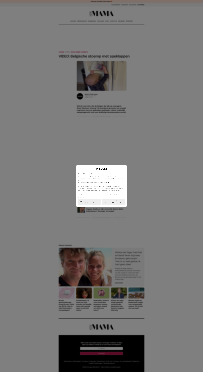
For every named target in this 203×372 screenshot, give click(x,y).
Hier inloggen (105, 182)
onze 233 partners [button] (97, 186)
